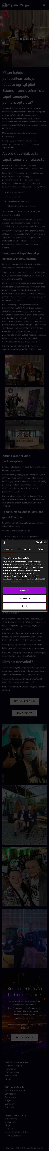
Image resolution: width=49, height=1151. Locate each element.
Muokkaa (23, 598)
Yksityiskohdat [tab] (24, 549)
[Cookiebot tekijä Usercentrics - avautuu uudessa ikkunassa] (35, 542)
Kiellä (24, 606)
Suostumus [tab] (9, 549)
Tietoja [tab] (40, 549)
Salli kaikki (24, 590)
